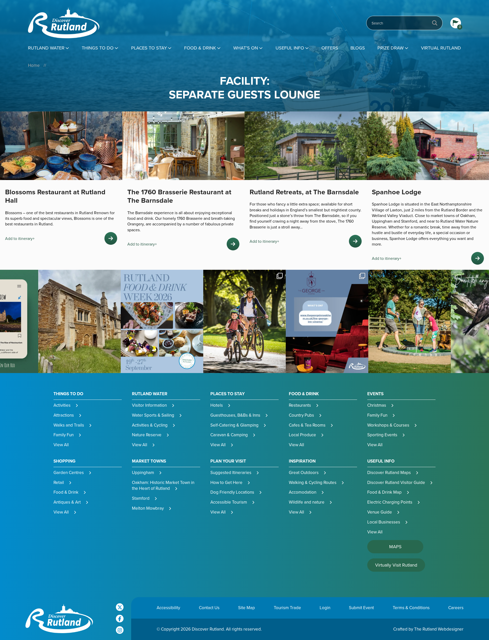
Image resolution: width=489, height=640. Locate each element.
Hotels (216, 405)
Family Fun (63, 435)
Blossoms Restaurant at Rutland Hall (55, 196)
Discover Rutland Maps (389, 472)
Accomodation (302, 492)
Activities (62, 405)
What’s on (245, 48)
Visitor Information (149, 405)
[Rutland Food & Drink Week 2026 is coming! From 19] (79, 321)
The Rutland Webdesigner (439, 629)
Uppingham (143, 472)
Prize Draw (390, 48)
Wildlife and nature (306, 502)
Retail (58, 482)
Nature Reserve (146, 435)
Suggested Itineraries (230, 472)
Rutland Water (46, 48)
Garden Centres (68, 472)
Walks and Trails (68, 425)
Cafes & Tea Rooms (307, 425)
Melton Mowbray (148, 508)
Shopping (64, 461)
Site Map (246, 608)
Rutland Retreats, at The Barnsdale (304, 192)
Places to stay (149, 48)
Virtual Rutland (441, 48)
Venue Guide (379, 512)
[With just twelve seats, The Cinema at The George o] (244, 321)
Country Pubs (301, 415)
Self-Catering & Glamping (234, 425)
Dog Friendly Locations (232, 492)
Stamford (141, 498)
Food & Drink (200, 48)
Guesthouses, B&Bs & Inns (235, 415)
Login (325, 608)
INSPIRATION (302, 461)
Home (34, 65)
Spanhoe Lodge (396, 192)
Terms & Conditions (411, 608)
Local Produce (302, 435)
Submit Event (361, 608)
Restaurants (300, 405)
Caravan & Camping (229, 435)
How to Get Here (226, 482)
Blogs (357, 48)
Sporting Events (382, 435)
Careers (456, 608)
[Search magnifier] (434, 23)
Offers (329, 48)
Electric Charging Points (389, 502)
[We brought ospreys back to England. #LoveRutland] (409, 321)
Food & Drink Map (384, 492)
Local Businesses (383, 522)
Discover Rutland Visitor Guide (396, 482)
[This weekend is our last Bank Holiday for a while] (162, 321)
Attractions (63, 415)
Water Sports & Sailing (153, 415)
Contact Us (209, 608)
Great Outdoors (304, 472)
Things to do (98, 48)
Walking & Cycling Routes (312, 482)
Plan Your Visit (228, 461)
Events (375, 394)
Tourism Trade (287, 608)
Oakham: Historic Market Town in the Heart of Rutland (163, 485)
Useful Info (290, 48)
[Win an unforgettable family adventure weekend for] (327, 321)
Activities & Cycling (150, 425)
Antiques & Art (67, 502)
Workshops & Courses (388, 425)
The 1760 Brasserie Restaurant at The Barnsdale (179, 196)
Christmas (376, 405)
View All (61, 445)
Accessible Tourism (228, 502)
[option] (79, 321)
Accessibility (168, 608)
